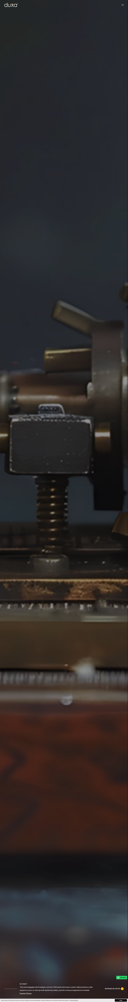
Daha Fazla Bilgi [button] (74, 1000)
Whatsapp (122, 977)
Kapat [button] (121, 1000)
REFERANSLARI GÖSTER (112, 989)
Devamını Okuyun (26, 993)
